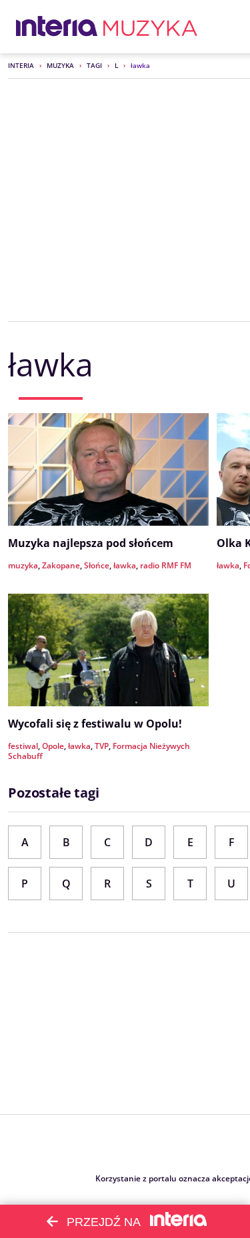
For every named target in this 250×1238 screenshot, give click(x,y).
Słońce (96, 565)
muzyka (23, 565)
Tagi (94, 65)
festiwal (23, 746)
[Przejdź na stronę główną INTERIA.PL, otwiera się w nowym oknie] (57, 26)
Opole (53, 746)
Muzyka (60, 65)
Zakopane (61, 565)
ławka (124, 565)
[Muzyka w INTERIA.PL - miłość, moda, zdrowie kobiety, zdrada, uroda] (150, 26)
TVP (102, 746)
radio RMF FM (165, 565)
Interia (21, 65)
